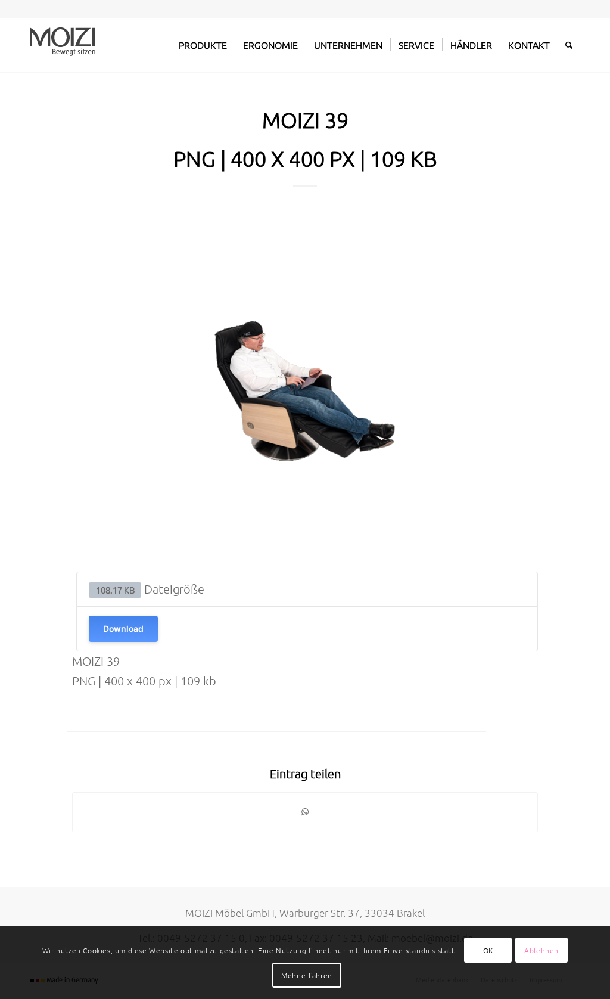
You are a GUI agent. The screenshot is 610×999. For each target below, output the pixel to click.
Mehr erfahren (306, 975)
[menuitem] (203, 45)
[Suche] (569, 45)
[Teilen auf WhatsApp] (305, 812)
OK (488, 950)
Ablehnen (541, 950)
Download (123, 628)
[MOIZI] (62, 45)
